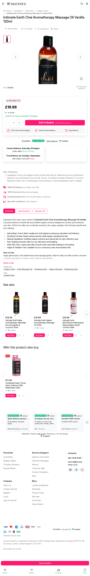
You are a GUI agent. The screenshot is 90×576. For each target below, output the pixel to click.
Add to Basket (45, 563)
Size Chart (36, 500)
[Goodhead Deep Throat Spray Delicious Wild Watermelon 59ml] (16, 366)
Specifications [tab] (24, 211)
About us (7, 485)
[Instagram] (82, 470)
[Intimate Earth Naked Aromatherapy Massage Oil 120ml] (45, 303)
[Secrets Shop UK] (16, 4)
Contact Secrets (10, 489)
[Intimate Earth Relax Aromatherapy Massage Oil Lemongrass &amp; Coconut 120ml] (16, 303)
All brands (36, 489)
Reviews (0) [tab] (40, 211)
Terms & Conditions (40, 472)
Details (31, 159)
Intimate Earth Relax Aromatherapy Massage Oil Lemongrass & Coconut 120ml (15, 324)
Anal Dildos (8, 457)
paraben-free (9, 275)
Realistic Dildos (9, 461)
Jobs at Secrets (10, 500)
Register (6, 493)
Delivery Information (40, 457)
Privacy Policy (38, 493)
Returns (35, 464)
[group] (48, 59)
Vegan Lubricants (55, 269)
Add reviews (12, 29)
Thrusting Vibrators (11, 464)
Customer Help (38, 468)
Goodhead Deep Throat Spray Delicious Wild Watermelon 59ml (15, 385)
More (34, 481)
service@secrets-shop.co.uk (75, 463)
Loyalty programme (40, 485)
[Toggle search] (82, 4)
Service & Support (40, 453)
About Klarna (37, 504)
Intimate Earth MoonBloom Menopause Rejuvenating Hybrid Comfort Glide (73, 324)
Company (7, 481)
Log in (5, 496)
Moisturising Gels (71, 269)
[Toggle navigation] (3, 4)
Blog (34, 476)
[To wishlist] (19, 335)
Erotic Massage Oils (24, 269)
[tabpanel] (45, 247)
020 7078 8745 (74, 458)
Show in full (8, 263)
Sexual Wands (9, 468)
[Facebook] (70, 470)
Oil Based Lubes (40, 269)
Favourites (8, 453)
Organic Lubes (9, 269)
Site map (35, 496)
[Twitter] (76, 470)
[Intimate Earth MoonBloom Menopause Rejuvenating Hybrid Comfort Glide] (74, 303)
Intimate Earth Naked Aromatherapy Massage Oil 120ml (44, 322)
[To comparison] (23, 335)
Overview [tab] (9, 211)
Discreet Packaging (40, 461)
